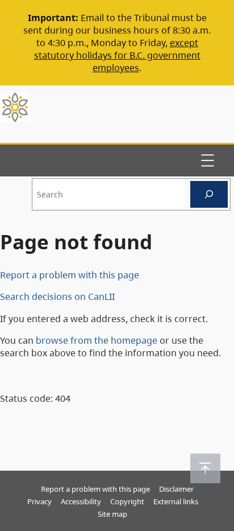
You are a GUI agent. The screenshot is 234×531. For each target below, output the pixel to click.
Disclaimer (176, 489)
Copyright (127, 501)
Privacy (39, 501)
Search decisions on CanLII (57, 296)
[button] (205, 468)
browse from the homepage (96, 340)
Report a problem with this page (69, 275)
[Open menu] (207, 160)
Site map (112, 514)
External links (175, 501)
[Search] (209, 194)
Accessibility (81, 501)
